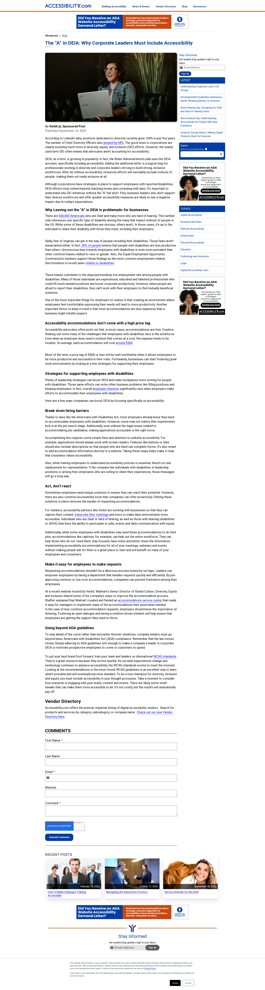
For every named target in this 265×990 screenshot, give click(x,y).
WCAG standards (165, 656)
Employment (187, 235)
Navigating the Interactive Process (127, 892)
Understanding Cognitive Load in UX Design (200, 88)
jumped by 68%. (114, 143)
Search (184, 145)
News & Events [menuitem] (141, 6)
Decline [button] (188, 983)
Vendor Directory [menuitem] (166, 6)
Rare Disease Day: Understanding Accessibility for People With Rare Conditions (199, 122)
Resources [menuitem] (199, 6)
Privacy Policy (150, 968)
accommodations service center (140, 600)
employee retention (106, 389)
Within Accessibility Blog (192, 149)
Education (186, 249)
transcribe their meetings (92, 514)
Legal (183, 263)
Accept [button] (175, 983)
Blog (64, 35)
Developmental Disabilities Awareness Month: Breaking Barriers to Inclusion (201, 99)
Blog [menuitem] (184, 6)
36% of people (91, 245)
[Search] (221, 154)
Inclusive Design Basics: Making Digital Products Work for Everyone (202, 134)
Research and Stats (191, 221)
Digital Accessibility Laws (194, 270)
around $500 (124, 343)
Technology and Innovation (195, 256)
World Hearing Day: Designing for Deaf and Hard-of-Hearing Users (201, 109)
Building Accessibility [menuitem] (114, 6)
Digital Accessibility (191, 215)
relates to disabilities (100, 263)
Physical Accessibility (192, 242)
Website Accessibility (192, 228)
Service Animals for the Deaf (181, 892)
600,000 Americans (72, 216)
